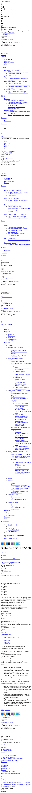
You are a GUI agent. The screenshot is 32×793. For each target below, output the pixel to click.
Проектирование (9, 110)
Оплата (6, 642)
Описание (7, 640)
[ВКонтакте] (2, 543)
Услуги (3, 96)
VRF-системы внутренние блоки (18, 93)
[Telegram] (19, 543)
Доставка (7, 643)
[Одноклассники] (4, 543)
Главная (3, 55)
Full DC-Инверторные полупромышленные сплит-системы (19, 84)
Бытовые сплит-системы (12, 70)
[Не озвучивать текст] (1, 26)
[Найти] (2, 269)
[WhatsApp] (14, 543)
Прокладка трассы (10, 113)
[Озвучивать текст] (2, 24)
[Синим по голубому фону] (1, 14)
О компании (8, 59)
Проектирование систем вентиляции (19, 111)
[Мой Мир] (7, 543)
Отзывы (6, 64)
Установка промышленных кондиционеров (16, 104)
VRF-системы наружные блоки (17, 91)
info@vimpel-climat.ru (7, 39)
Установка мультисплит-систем (17, 102)
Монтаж (7, 99)
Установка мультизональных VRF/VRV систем (16, 107)
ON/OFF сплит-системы (15, 73)
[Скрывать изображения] (1, 20)
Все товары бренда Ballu (8, 621)
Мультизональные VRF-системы (14, 89)
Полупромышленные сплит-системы (15, 81)
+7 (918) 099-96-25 (8, 33)
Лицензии (7, 61)
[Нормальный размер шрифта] (2, 5)
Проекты (3, 118)
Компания (4, 56)
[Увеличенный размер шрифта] (2, 7)
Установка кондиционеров (16, 100)
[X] (9, 543)
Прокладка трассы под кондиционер (19, 115)
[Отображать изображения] (2, 18)
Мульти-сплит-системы (11, 77)
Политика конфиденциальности (10, 773)
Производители (9, 62)
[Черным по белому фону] (1, 11)
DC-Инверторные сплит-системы (18, 72)
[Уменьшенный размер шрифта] (1, 3)
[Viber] (12, 543)
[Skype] (17, 543)
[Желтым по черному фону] (1, 13)
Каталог (3, 67)
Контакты (4, 124)
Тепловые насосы (13, 75)
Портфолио (7, 121)
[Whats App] (5, 128)
